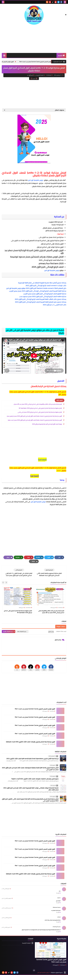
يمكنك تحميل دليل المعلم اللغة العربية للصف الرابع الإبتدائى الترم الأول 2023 (40, 301)
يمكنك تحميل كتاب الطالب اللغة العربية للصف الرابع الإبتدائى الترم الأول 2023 (40, 299)
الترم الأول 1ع (30, 75)
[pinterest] (50, 2)
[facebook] (61, 2)
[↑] (34, 970)
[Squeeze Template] (65, 972)
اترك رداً (57, 893)
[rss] (47, 2)
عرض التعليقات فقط (21, 631)
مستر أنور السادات (56, 927)
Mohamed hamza (56, 907)
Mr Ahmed (62, 965)
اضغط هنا (42, 460)
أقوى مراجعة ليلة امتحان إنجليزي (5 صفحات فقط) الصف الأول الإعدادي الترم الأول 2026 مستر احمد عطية (35, 420)
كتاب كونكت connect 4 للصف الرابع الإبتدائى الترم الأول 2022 (45, 285)
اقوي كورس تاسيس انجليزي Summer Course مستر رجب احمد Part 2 (35, 725)
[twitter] (58, 2)
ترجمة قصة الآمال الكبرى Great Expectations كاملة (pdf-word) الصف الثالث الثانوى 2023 (32, 758)
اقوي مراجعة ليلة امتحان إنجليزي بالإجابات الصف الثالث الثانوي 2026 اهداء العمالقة (30, 741)
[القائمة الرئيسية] (4, 55)
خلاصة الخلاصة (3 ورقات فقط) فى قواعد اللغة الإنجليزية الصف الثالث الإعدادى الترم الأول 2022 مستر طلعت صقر (31, 789)
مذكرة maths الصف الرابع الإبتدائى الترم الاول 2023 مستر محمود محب (42, 296)
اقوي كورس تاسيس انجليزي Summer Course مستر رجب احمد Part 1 (35, 733)
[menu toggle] (65, 2)
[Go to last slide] (6, 582)
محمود (58, 898)
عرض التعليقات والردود (8, 631)
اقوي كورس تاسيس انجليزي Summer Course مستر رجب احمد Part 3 (35, 717)
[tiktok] (53, 2)
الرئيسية (60, 55)
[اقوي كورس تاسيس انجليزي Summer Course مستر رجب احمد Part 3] (60, 719)
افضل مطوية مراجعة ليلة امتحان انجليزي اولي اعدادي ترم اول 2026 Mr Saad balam (40, 408)
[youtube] (55, 2)
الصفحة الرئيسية (40, 75)
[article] (19, 572)
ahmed (58, 917)
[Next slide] (3, 582)
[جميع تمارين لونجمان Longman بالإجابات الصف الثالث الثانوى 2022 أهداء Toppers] (63, 778)
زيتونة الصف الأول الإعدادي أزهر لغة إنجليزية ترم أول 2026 (47, 424)
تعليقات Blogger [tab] (61, 626)
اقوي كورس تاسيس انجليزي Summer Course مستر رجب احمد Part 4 (35, 708)
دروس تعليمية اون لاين (36, 180)
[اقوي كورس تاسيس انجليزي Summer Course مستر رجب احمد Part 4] (60, 711)
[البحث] (3, 2)
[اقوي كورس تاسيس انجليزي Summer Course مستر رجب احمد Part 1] (60, 735)
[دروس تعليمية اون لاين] (34, 15)
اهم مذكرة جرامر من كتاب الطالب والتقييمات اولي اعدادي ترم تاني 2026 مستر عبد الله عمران (38, 404)
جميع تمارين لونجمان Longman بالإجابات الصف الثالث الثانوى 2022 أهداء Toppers (35, 778)
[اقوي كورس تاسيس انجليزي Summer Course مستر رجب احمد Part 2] (60, 727)
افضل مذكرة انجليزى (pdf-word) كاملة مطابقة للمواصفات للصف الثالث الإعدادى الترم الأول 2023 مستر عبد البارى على (30, 768)
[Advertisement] (34, 38)
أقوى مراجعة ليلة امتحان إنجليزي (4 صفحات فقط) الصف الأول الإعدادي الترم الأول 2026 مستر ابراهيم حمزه (34, 416)
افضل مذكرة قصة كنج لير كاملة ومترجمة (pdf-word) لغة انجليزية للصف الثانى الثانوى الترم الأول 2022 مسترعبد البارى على (30, 800)
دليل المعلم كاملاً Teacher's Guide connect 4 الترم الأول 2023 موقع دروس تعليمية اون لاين (36, 288)
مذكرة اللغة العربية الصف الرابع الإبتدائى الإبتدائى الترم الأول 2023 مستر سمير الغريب (37, 290)
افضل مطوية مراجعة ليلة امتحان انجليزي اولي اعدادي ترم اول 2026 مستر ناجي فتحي (40, 412)
